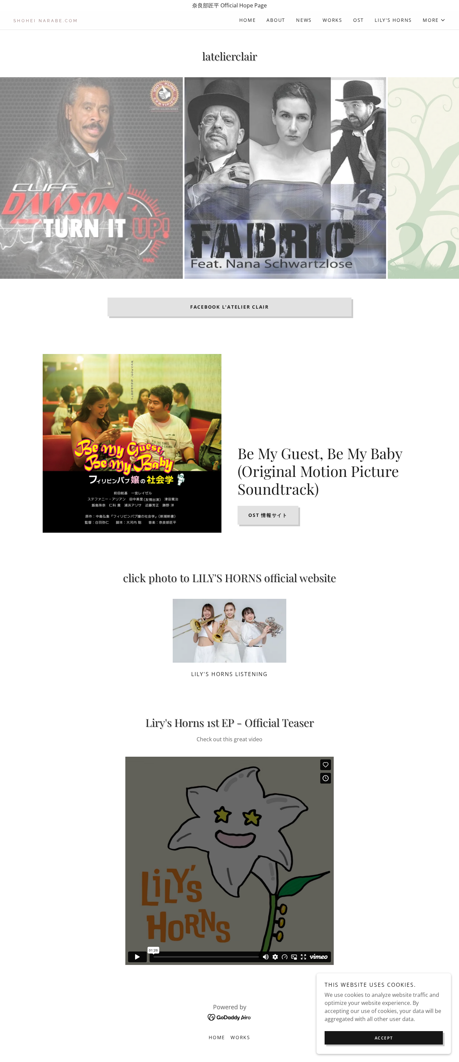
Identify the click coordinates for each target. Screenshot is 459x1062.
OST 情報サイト (268, 515)
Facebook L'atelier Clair (229, 307)
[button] (434, 20)
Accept (384, 1038)
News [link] (304, 20)
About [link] (275, 20)
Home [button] (217, 1037)
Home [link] (247, 20)
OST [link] (358, 20)
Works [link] (332, 20)
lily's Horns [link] (393, 20)
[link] (121, 20)
